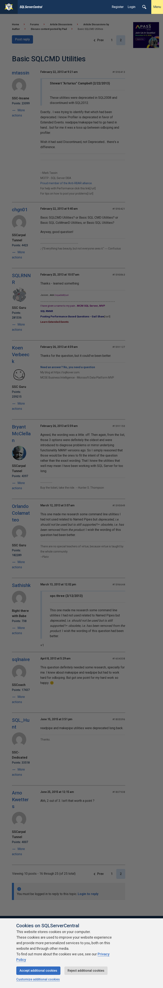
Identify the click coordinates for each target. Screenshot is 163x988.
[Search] (144, 7)
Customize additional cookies (38, 979)
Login (131, 7)
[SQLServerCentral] (9, 7)
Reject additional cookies (86, 970)
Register (118, 7)
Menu (157, 7)
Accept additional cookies (38, 970)
